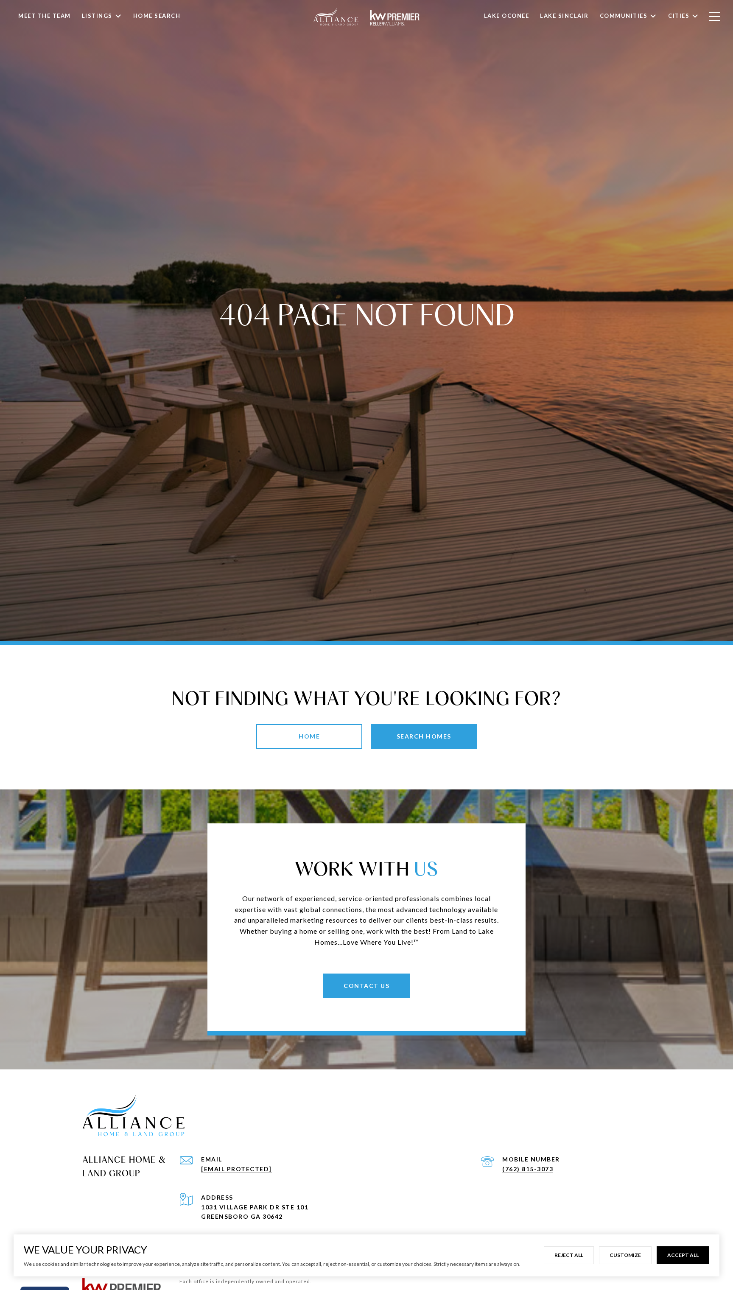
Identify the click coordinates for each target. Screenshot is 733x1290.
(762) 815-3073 (527, 1168)
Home (309, 736)
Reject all (568, 1255)
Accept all (683, 1255)
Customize (625, 1255)
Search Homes (424, 736)
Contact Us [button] (366, 985)
